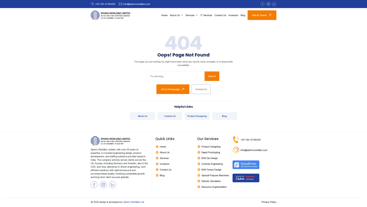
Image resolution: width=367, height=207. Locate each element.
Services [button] (190, 15)
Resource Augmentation (214, 186)
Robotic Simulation (211, 181)
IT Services (206, 15)
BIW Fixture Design (211, 169)
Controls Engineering (212, 163)
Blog (243, 15)
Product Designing (197, 116)
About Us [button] (175, 15)
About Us (142, 116)
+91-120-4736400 (105, 4)
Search (212, 76)
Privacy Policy (268, 202)
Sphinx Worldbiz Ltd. (134, 202)
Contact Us (220, 15)
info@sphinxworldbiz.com (136, 4)
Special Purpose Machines (215, 175)
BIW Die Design (209, 158)
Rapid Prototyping (210, 152)
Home (164, 15)
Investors (233, 15)
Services (164, 158)
